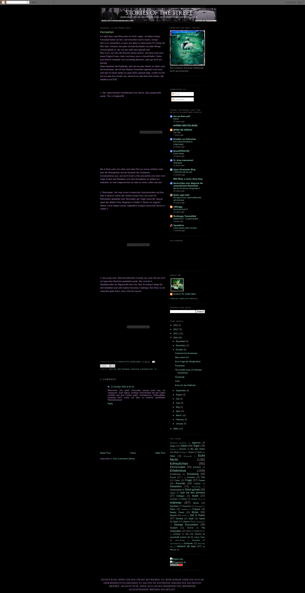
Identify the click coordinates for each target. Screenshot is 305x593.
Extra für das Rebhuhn (185, 385)
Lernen (194, 499)
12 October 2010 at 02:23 (122, 387)
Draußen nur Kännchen (184, 139)
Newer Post (105, 453)
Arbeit (184, 445)
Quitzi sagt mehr (181, 195)
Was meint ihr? (182, 357)
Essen (173, 477)
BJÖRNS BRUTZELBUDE (185, 125)
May (178, 407)
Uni (187, 534)
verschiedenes (175, 543)
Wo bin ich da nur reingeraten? (186, 188)
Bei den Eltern (198, 449)
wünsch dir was (186, 546)
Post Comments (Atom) (124, 458)
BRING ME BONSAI (182, 130)
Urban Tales (199, 537)
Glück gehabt (192, 489)
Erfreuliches (179, 463)
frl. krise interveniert (183, 160)
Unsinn (198, 534)
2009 (175, 429)
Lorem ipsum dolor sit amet (185, 228)
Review (135, 369)
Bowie (191, 452)
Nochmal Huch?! (180, 209)
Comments (179, 99)
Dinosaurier (188, 456)
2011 (175, 333)
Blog (176, 452)
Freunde (180, 483)
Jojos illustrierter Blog (184, 169)
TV (155, 369)
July (178, 399)
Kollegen (180, 496)
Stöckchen (201, 522)
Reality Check (177, 512)
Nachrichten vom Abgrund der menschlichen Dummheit (188, 184)
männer (176, 502)
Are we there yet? (181, 116)
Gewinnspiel (175, 490)
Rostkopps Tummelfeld (184, 216)
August (179, 394)
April (178, 411)
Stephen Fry (146, 369)
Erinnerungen (177, 467)
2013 (175, 325)
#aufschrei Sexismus (178, 443)
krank (195, 495)
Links (177, 381)
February (180, 419)
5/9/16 (176, 119)
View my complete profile (184, 299)
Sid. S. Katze (197, 515)
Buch (200, 452)
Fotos (177, 480)
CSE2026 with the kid (182, 172)
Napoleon (187, 506)
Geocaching (196, 487)
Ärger (196, 445)
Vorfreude (188, 543)
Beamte (183, 449)
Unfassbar (177, 163)
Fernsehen (180, 365)
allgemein (196, 443)
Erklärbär (197, 467)
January (180, 423)
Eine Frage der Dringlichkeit (187, 361)
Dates (172, 456)
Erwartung (193, 474)
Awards (172, 449)
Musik (196, 503)
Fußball (197, 483)
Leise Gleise (178, 154)
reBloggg (177, 207)
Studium (174, 528)
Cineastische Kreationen (186, 353)
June (178, 403)
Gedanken (176, 486)
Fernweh (191, 477)
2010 (175, 337)
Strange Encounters (186, 524)
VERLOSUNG (180, 540)
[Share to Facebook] (110, 366)
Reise (195, 512)
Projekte (196, 509)
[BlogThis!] (104, 366)
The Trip (176, 132)
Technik (190, 528)
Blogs (184, 452)
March (179, 415)
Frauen (202, 480)
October (180, 349)
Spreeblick (178, 225)
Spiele (202, 518)
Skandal (179, 518)
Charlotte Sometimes (184, 294)
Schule (184, 515)
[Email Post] (153, 362)
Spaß (191, 518)
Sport (175, 521)
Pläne (172, 509)
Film (203, 477)
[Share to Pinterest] (113, 366)
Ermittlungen (175, 474)
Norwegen (198, 506)
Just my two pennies (119, 369)
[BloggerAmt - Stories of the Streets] (178, 562)
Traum (197, 531)
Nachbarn (174, 506)
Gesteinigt (179, 377)
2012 (175, 329)
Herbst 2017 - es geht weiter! (185, 219)
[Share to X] (107, 366)
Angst (172, 446)
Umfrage (177, 534)
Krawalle (174, 499)
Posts (177, 94)
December (181, 341)
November (181, 345)
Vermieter (196, 540)
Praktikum (184, 509)
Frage (188, 480)
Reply (110, 403)
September (181, 390)
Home (133, 453)
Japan (172, 493)
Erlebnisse (178, 470)
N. (109, 387)
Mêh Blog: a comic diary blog (187, 179)
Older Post (160, 453)
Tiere (188, 531)
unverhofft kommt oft (180, 537)
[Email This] (101, 366)
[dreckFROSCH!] (181, 151)
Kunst (184, 499)
